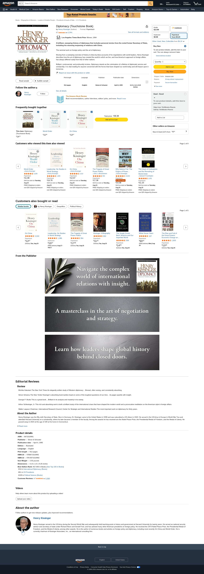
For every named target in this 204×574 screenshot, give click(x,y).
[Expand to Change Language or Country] (162, 4)
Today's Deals (98, 9)
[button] (5, 9)
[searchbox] (86, 3)
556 (127, 240)
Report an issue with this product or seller (74, 73)
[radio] (160, 28)
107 (150, 236)
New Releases (62, 9)
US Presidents (28, 472)
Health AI (13, 9)
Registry (140, 9)
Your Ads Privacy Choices (128, 567)
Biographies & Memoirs (28, 20)
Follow (42, 94)
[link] (55, 119)
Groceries (74, 9)
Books (107, 9)
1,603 (174, 240)
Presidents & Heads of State (65, 20)
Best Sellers (50, 9)
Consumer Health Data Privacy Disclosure (104, 567)
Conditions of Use (72, 567)
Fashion (131, 9)
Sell (124, 9)
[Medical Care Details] (30, 9)
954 (82, 238)
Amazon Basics (38, 9)
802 (104, 236)
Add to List (161, 118)
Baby (193, 9)
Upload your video (24, 499)
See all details (61, 91)
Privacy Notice (84, 567)
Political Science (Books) (33, 475)
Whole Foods (85, 9)
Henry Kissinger (64, 29)
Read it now (121, 98)
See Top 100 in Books (55, 467)
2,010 (37, 236)
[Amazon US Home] (80, 560)
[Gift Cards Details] (120, 9)
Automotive (184, 9)
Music (147, 9)
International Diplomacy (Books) (35, 469)
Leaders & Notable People (46, 20)
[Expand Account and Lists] (180, 4)
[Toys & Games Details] (178, 9)
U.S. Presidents (81, 20)
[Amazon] (8, 3)
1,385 (60, 238)
